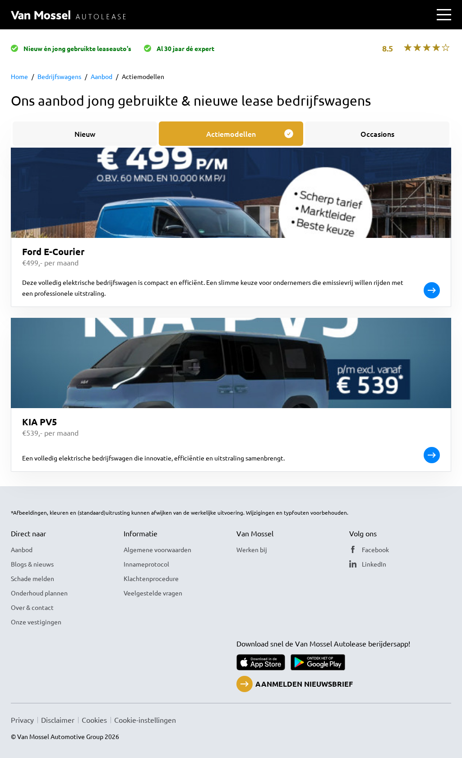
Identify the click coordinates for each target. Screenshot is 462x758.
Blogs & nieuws (32, 564)
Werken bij (251, 549)
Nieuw (84, 134)
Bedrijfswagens (59, 76)
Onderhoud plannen (39, 593)
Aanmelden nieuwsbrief (304, 683)
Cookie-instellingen (145, 719)
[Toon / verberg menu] (444, 14)
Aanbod (101, 76)
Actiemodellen (143, 76)
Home (19, 76)
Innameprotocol (146, 564)
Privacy (22, 719)
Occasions (377, 134)
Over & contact (32, 607)
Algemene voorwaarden (157, 549)
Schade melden (32, 578)
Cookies (94, 719)
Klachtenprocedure (151, 578)
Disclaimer (57, 719)
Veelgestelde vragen (153, 593)
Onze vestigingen (36, 622)
